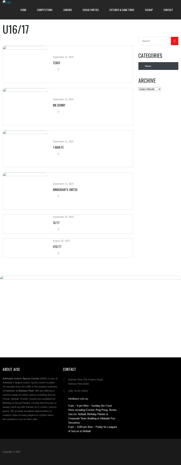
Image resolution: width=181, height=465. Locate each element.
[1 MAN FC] (25, 148)
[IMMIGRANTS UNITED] (25, 191)
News (148, 66)
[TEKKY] (25, 64)
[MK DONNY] (25, 106)
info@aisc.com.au (78, 398)
